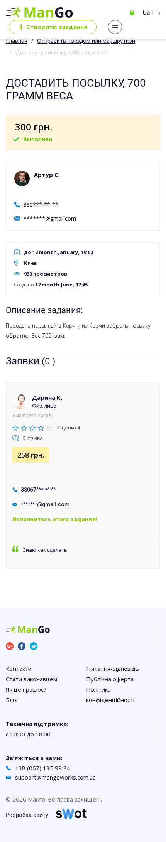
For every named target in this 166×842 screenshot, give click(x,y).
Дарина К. (47, 397)
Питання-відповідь (112, 668)
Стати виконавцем (31, 679)
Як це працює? (26, 689)
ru (157, 12)
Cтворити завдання (52, 27)
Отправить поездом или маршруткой (86, 40)
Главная (16, 40)
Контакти (19, 668)
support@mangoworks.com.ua (55, 777)
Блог (12, 700)
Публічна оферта (110, 679)
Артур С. (47, 175)
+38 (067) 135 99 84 (42, 768)
